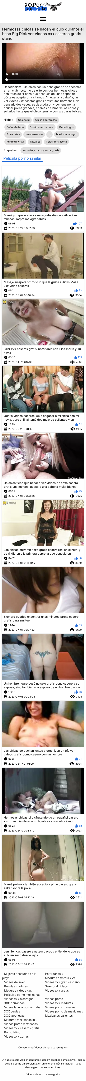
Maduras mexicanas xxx (20, 1019)
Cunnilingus (66, 127)
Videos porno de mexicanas (64, 1011)
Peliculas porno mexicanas (22, 994)
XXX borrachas (14, 1003)
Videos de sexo (14, 982)
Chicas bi (24, 119)
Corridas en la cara (42, 127)
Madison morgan (66, 134)
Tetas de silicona (56, 141)
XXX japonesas (14, 1015)
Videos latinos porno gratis (22, 1007)
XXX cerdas (12, 1011)
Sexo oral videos (56, 986)
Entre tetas (13, 134)
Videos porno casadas (60, 1007)
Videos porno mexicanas (21, 1024)
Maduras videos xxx (18, 990)
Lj (49, 134)
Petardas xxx (54, 973)
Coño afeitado (15, 127)
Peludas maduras (16, 986)
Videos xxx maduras (59, 1003)
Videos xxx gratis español (62, 982)
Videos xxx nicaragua (19, 999)
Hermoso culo (34, 134)
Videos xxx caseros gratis (21, 1028)
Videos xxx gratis (57, 990)
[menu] (43, 19)
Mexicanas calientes (59, 1015)
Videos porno (54, 999)
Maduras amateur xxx (60, 978)
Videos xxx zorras (16, 1036)
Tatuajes (35, 141)
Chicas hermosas (46, 119)
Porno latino (12, 1032)
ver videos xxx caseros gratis (41, 150)
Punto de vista (15, 141)
